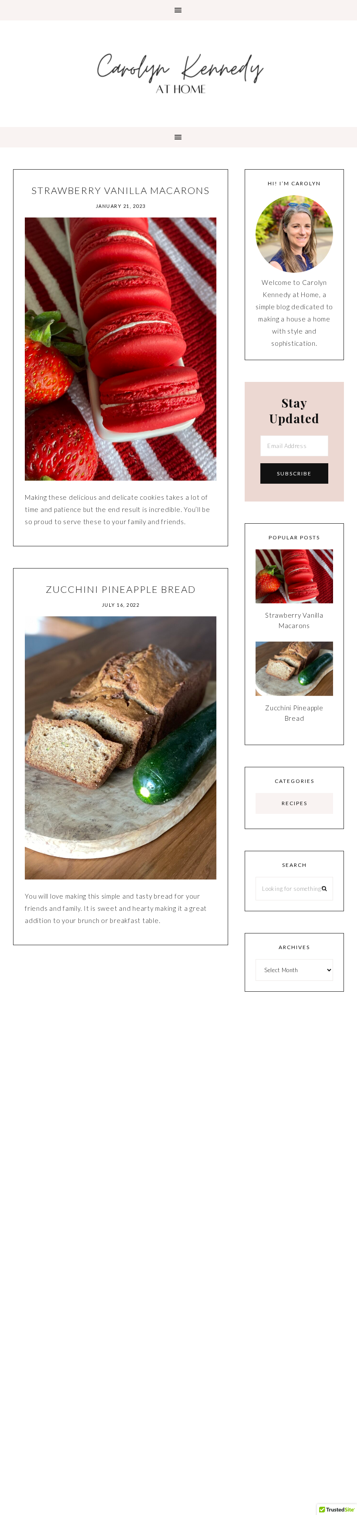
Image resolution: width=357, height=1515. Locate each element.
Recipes (294, 803)
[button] (178, 10)
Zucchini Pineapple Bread (121, 589)
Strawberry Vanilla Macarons (120, 190)
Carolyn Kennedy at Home (178, 72)
